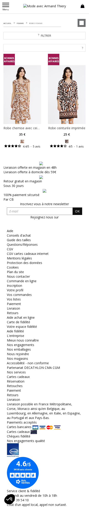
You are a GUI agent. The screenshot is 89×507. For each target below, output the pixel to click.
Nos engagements (20, 345)
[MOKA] (22, 141)
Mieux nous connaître (23, 340)
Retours (12, 313)
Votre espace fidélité (22, 326)
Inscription (14, 285)
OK (77, 211)
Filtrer (46, 36)
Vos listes (14, 299)
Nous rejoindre (18, 354)
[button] (9, 499)
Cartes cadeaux (18, 377)
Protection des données (24, 263)
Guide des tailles (19, 240)
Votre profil (15, 290)
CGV (10, 249)
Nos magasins (17, 358)
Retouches (15, 386)
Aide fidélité (15, 331)
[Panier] (82, 5)
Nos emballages (19, 349)
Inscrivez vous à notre (44, 204)
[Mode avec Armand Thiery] (44, 6)
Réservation (15, 381)
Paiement (14, 304)
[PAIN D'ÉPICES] (66, 141)
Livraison (13, 308)
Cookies (13, 267)
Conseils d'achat (19, 235)
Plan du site (15, 272)
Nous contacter (18, 276)
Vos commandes (19, 294)
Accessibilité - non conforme (28, 363)
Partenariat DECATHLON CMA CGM (33, 367)
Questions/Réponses (22, 244)
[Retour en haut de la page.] (80, 501)
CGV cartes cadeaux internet (28, 253)
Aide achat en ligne (21, 317)
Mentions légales (19, 258)
